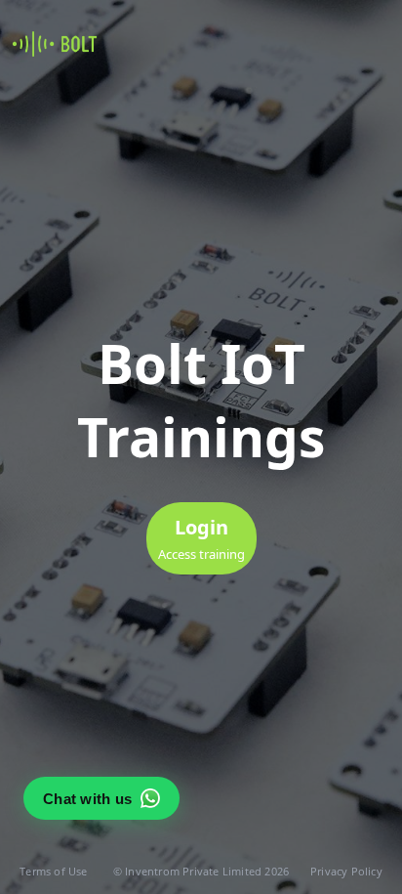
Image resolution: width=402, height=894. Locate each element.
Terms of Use (53, 871)
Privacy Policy (346, 871)
